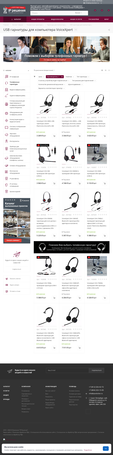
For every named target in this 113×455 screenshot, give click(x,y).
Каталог (6, 386)
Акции (6, 395)
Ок (106, 448)
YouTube (88, 411)
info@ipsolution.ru (96, 394)
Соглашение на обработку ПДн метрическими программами (77, 432)
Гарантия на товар (75, 397)
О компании (26, 391)
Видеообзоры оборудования (50, 404)
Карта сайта (49, 408)
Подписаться (97, 370)
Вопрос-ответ (26, 409)
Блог (46, 394)
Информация (51, 386)
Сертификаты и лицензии (27, 395)
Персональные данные (74, 401)
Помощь (72, 386)
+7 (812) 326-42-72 (96, 387)
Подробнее (88, 450)
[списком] (105, 70)
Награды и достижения (26, 400)
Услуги (6, 391)
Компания (26, 386)
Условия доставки (75, 394)
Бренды (6, 399)
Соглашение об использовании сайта (43, 432)
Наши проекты (50, 400)
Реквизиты (25, 412)
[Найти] (85, 13)
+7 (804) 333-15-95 (96, 390)
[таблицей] (108, 70)
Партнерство (73, 405)
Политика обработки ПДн (21, 432)
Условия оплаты (74, 391)
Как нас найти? (50, 391)
